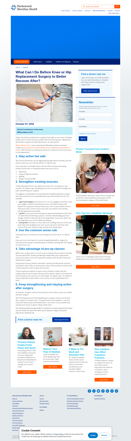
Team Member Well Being (74, 408)
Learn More (95, 206)
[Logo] (19, 8)
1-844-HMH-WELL (114, 13)
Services (87, 11)
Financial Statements (17, 413)
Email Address (83, 126)
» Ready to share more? (87, 134)
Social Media (15, 403)
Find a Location (77, 11)
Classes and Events (17, 401)
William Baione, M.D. (23, 145)
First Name (82, 111)
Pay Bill (110, 11)
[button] (117, 6)
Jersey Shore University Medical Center (38, 148)
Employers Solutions (99, 398)
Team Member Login (72, 406)
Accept (93, 435)
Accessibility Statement (18, 425)
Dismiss (104, 435)
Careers (42, 398)
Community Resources (18, 410)
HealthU (25, 67)
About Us (14, 398)
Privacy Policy (15, 418)
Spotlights (49, 62)
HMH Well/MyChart (98, 11)
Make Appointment (90, 91)
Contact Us (15, 406)
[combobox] (98, 6)
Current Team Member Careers (75, 398)
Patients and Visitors (17, 415)
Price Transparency (17, 423)
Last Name (82, 119)
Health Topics (37, 62)
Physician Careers (44, 403)
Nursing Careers (44, 401)
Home (18, 67)
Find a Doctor (65, 11)
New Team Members (72, 403)
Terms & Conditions (17, 420)
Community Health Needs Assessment (22, 408)
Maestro (42, 410)
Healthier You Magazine (63, 62)
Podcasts (76, 62)
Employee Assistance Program (75, 401)
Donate (117, 11)
